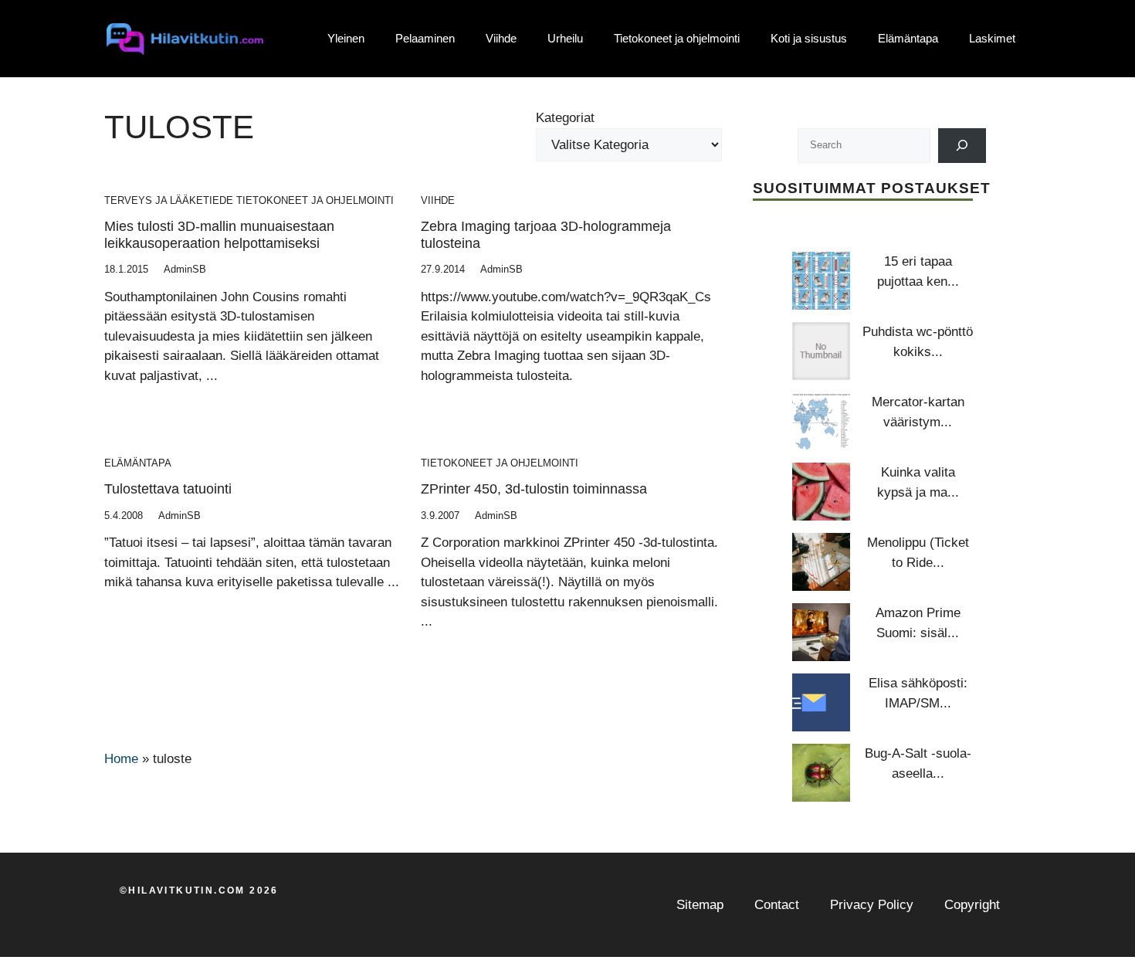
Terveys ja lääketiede (168, 200)
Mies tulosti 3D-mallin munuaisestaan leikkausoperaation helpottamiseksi (219, 235)
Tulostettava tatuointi (168, 489)
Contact (776, 904)
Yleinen (345, 38)
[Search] (962, 145)
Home (121, 758)
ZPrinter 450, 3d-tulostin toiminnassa (534, 489)
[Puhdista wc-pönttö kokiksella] (821, 351)
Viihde (501, 38)
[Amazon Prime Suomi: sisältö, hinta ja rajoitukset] (821, 632)
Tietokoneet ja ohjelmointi (677, 38)
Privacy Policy (871, 904)
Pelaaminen (425, 38)
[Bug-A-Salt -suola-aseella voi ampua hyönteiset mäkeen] (821, 773)
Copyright (972, 904)
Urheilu (565, 38)
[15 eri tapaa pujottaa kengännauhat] (821, 281)
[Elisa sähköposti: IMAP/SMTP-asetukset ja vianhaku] (821, 702)
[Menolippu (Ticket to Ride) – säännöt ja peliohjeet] (821, 562)
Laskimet (992, 38)
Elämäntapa (908, 38)
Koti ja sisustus (809, 38)
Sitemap (699, 904)
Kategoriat (565, 117)
